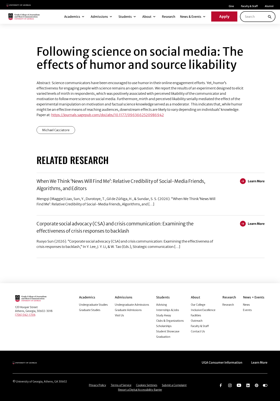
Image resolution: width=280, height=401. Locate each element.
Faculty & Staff (249, 6)
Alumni (269, 6)
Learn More (259, 362)
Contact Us (198, 331)
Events (247, 310)
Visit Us (119, 315)
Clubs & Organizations (170, 320)
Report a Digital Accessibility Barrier (140, 389)
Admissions (99, 16)
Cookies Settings (146, 385)
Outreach (196, 320)
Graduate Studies (89, 310)
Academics (72, 16)
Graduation (163, 336)
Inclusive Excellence (203, 310)
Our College (198, 304)
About (146, 16)
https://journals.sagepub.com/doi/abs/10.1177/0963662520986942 (107, 115)
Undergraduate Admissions (132, 304)
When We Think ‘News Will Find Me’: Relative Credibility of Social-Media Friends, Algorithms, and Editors (121, 184)
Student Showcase (167, 331)
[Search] (270, 16)
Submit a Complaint (174, 385)
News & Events (190, 16)
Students (125, 16)
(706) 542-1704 (25, 315)
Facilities (196, 315)
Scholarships (164, 326)
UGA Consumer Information (222, 362)
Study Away (163, 315)
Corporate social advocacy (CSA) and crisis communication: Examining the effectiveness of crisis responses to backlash (115, 227)
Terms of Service (121, 385)
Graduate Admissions (128, 310)
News (246, 304)
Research (168, 16)
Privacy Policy (97, 385)
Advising (161, 304)
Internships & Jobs (167, 310)
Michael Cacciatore (56, 130)
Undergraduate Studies (93, 304)
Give (231, 6)
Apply (224, 16)
